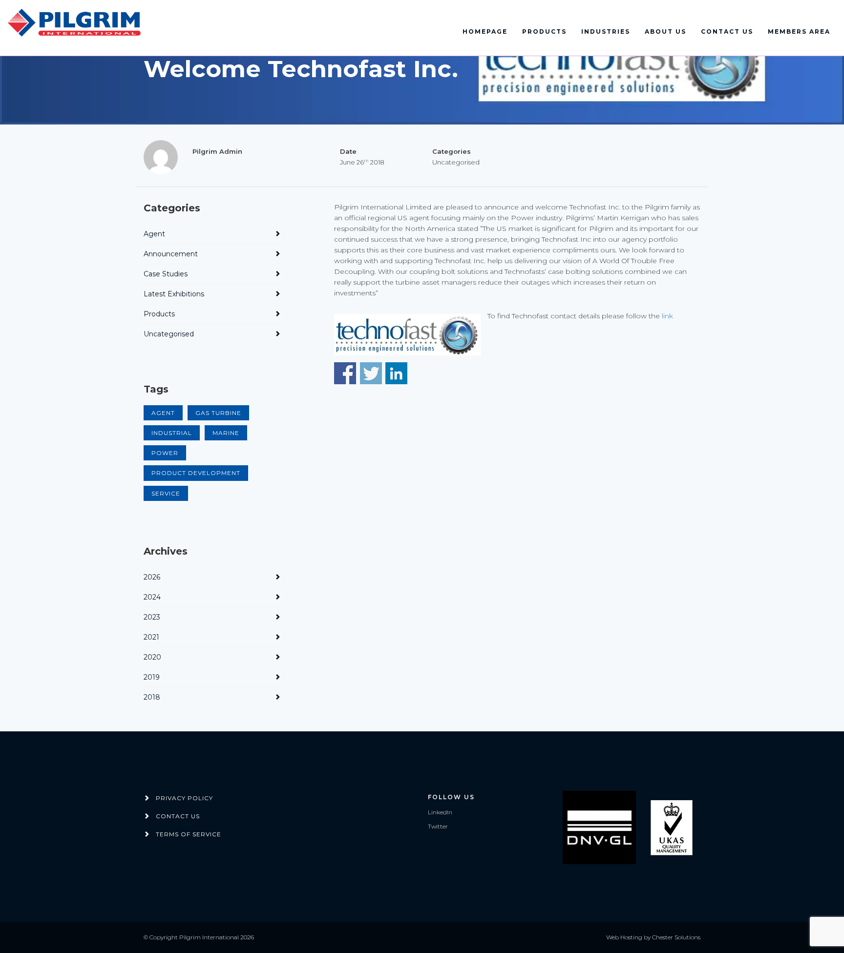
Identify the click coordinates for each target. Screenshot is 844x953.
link (666, 315)
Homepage (485, 31)
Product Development (195, 472)
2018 (152, 697)
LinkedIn (440, 812)
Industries (605, 31)
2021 (151, 637)
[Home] (75, 23)
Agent (154, 233)
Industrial (171, 432)
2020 (152, 657)
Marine (225, 432)
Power (164, 452)
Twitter (438, 826)
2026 (152, 577)
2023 (152, 617)
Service (165, 493)
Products (544, 31)
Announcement (171, 253)
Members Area (799, 31)
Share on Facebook (345, 373)
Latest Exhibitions (174, 294)
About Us (665, 31)
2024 (152, 597)
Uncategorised (169, 334)
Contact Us (727, 31)
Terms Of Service (188, 834)
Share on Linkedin (396, 373)
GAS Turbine (218, 412)
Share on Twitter (371, 373)
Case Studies (166, 273)
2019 (152, 677)
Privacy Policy (184, 798)
